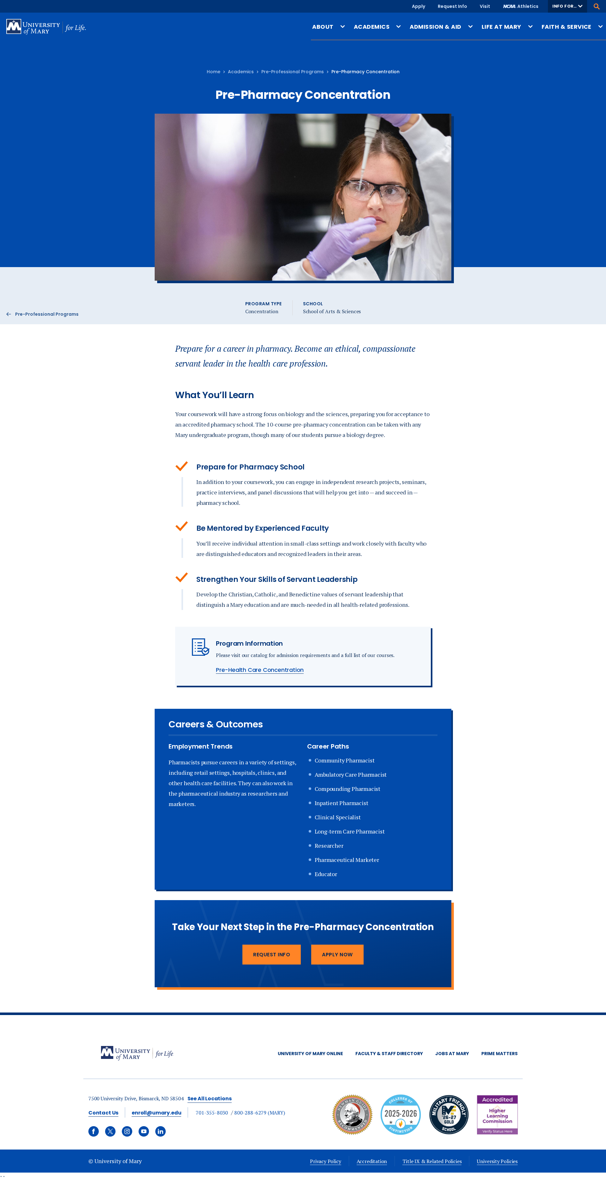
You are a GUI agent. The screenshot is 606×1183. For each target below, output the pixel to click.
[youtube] (144, 1131)
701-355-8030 (212, 1112)
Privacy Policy (325, 1161)
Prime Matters (499, 1053)
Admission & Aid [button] (435, 27)
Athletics (527, 6)
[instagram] (127, 1131)
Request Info (452, 6)
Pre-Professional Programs (292, 72)
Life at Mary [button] (501, 27)
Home (213, 72)
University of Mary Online (310, 1053)
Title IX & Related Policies (431, 1161)
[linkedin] (160, 1131)
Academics (241, 72)
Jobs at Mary (452, 1053)
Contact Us (103, 1112)
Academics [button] (371, 27)
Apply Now (337, 954)
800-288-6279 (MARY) (259, 1112)
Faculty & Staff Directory (389, 1053)
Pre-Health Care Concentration (260, 670)
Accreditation (372, 1161)
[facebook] (93, 1131)
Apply (418, 6)
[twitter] (110, 1131)
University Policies (497, 1161)
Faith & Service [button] (566, 27)
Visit (485, 6)
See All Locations (209, 1098)
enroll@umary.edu (156, 1112)
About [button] (322, 27)
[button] (567, 6)
